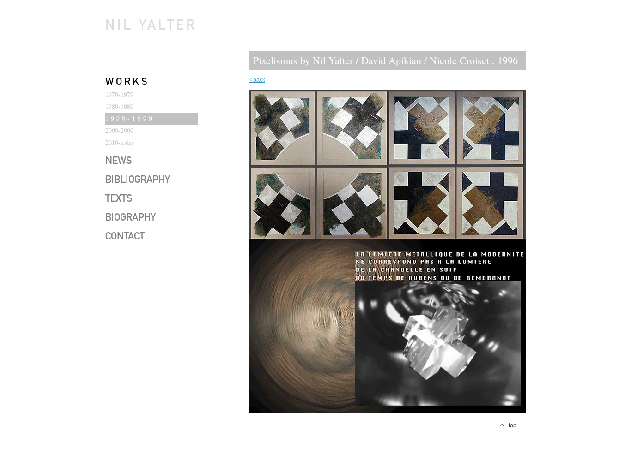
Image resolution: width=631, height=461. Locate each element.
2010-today (120, 142)
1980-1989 (119, 106)
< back (257, 80)
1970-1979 (119, 94)
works (127, 83)
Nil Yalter (151, 27)
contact (125, 237)
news (118, 161)
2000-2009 (119, 130)
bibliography (137, 180)
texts (119, 199)
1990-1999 (129, 118)
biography (130, 218)
